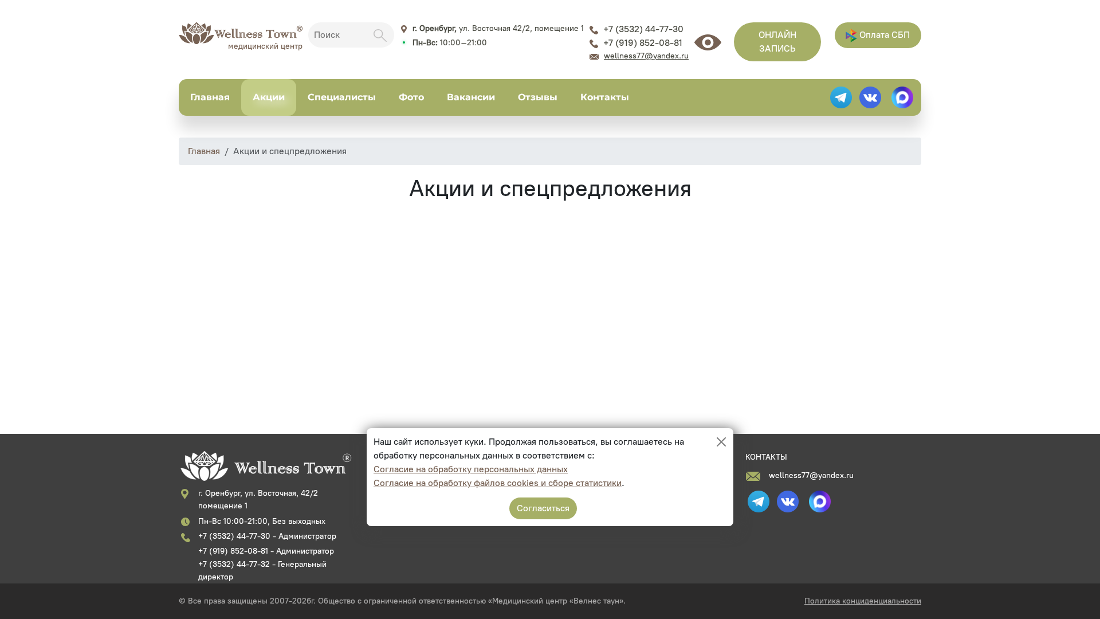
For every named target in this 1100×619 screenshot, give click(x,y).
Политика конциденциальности (862, 601)
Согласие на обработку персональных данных (471, 469)
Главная (210, 97)
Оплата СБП (883, 34)
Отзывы (537, 97)
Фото (411, 97)
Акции (269, 97)
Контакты (604, 97)
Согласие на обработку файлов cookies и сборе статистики (498, 482)
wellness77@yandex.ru (646, 56)
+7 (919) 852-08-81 (642, 42)
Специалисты (342, 97)
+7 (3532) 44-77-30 (643, 28)
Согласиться (543, 508)
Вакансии (471, 97)
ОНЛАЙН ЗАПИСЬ (777, 41)
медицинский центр (265, 46)
